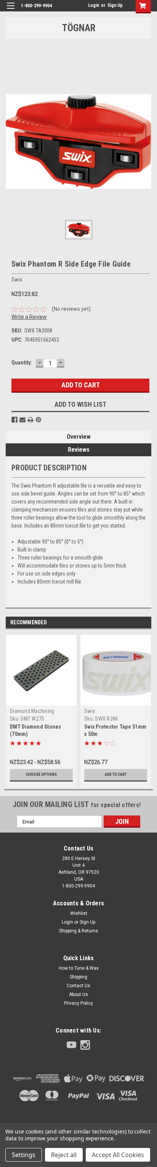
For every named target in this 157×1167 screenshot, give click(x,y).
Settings (23, 1155)
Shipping (78, 977)
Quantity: (21, 363)
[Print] (30, 420)
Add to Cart (116, 774)
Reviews (79, 449)
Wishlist (78, 913)
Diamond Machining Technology (32, 714)
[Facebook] (14, 420)
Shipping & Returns (78, 931)
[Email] (22, 420)
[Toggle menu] (10, 10)
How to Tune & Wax (79, 968)
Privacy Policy (78, 1003)
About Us (78, 994)
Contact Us (78, 985)
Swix (89, 711)
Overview (79, 436)
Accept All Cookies (118, 1155)
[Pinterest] (38, 420)
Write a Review (29, 317)
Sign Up (115, 5)
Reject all (64, 1155)
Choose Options (41, 774)
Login (93, 5)
